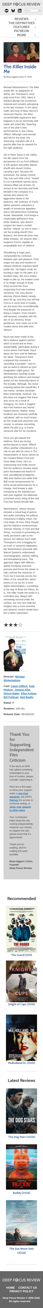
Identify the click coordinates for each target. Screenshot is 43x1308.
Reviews (22, 19)
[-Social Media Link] (6, 10)
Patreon (21, 31)
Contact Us (27, 1287)
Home (10, 1287)
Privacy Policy (22, 1291)
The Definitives (21, 23)
